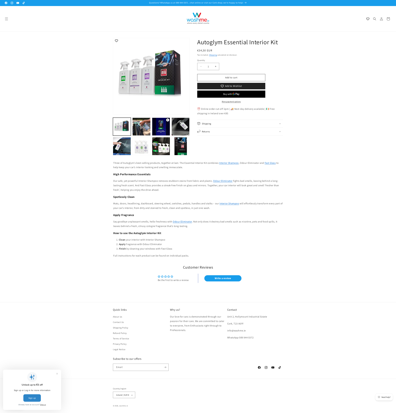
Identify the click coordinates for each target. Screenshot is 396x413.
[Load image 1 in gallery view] (122, 127)
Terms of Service (121, 338)
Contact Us (118, 322)
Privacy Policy (119, 344)
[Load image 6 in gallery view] (161, 146)
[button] (6, 18)
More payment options (231, 101)
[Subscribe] (165, 367)
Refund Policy (120, 333)
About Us (117, 316)
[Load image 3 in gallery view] (180, 127)
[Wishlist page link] (367, 18)
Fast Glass (270, 163)
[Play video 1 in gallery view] (161, 127)
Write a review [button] (223, 278)
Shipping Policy (120, 327)
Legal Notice (119, 349)
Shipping (213, 55)
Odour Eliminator (222, 181)
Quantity (201, 60)
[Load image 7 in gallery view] (180, 146)
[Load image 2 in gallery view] (141, 127)
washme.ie (123, 406)
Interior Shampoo (229, 163)
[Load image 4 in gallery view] (122, 146)
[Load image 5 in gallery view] (141, 146)
